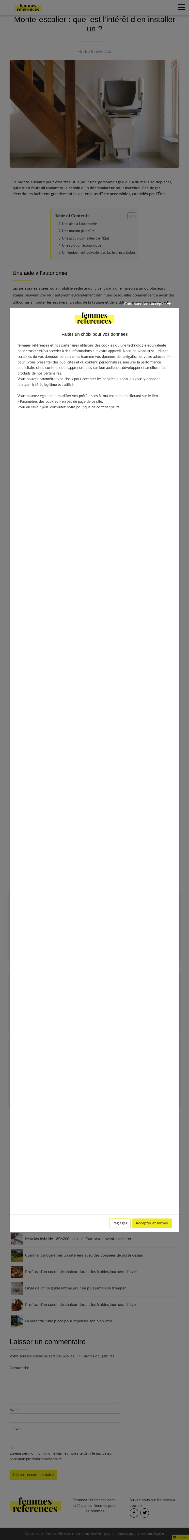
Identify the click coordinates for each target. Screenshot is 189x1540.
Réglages (119, 1223)
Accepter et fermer (152, 1223)
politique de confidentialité (98, 407)
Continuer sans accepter (145, 304)
